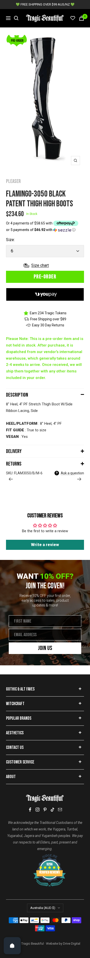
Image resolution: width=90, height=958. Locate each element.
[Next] (79, 479)
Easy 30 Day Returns (48, 325)
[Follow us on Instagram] (37, 810)
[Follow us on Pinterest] (45, 810)
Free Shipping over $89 (48, 319)
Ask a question (72, 473)
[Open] (12, 945)
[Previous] (10, 479)
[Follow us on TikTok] (52, 810)
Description (17, 395)
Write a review (45, 544)
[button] (45, 229)
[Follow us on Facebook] (30, 810)
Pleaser (13, 181)
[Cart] (81, 18)
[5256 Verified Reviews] (45, 856)
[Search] (16, 18)
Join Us (45, 648)
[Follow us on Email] (60, 810)
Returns (14, 464)
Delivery (14, 451)
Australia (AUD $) (42, 908)
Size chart (40, 265)
